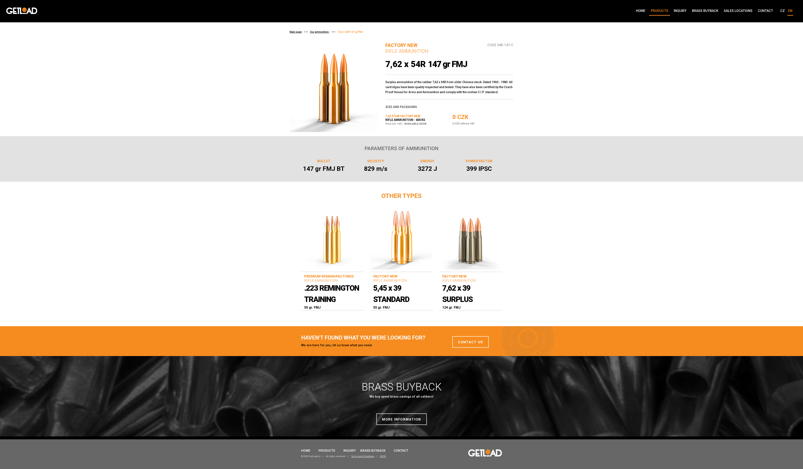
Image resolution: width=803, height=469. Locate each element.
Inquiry (680, 11)
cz (782, 11)
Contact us (470, 342)
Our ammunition (319, 31)
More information (401, 419)
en (790, 11)
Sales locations (738, 11)
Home (640, 11)
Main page (296, 31)
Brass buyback (705, 11)
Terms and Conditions (363, 456)
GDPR (383, 456)
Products (659, 11)
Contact (765, 11)
